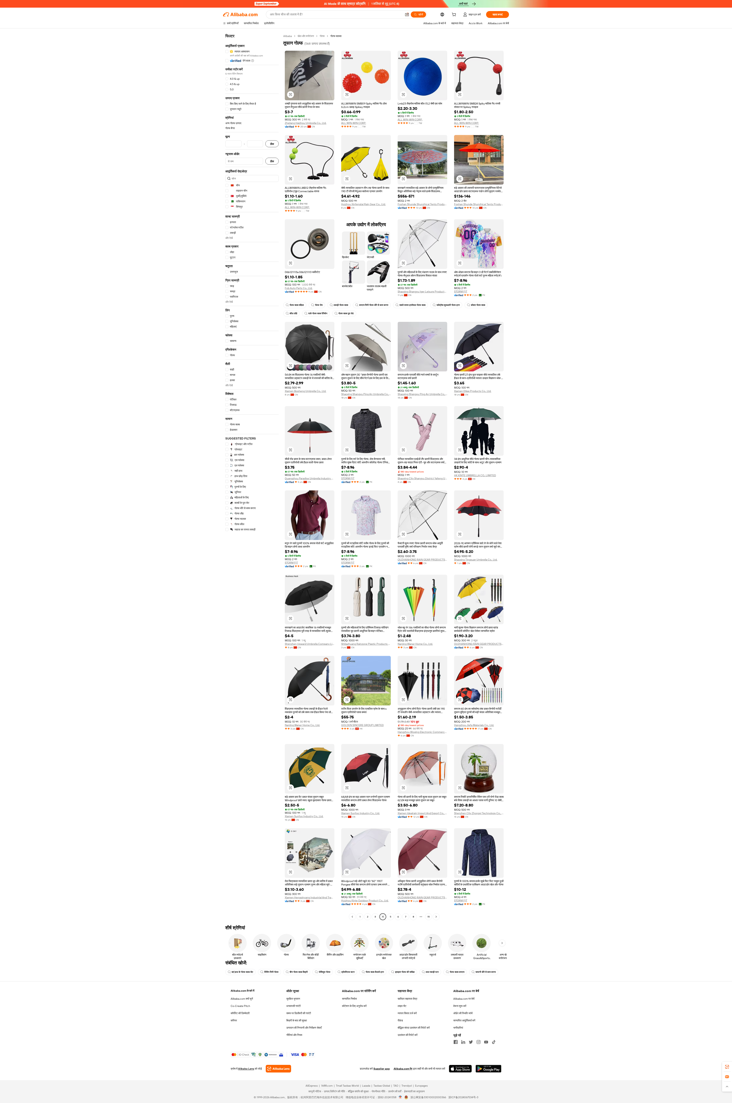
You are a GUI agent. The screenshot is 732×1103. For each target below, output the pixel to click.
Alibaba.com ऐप (403, 1068)
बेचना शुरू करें (459, 1005)
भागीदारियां (458, 1027)
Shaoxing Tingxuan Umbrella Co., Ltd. (475, 559)
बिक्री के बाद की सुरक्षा (296, 1020)
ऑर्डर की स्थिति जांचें (463, 1013)
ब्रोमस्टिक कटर (348, 972)
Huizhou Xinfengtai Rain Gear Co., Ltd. (363, 204)
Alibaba (287, 36)
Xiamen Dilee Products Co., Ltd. (472, 391)
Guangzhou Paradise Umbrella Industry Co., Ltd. (309, 478)
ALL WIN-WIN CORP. (353, 123)
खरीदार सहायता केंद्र (407, 998)
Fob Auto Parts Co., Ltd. (298, 288)
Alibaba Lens (246, 1068)
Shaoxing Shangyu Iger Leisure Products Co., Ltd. (422, 291)
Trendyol (406, 1085)
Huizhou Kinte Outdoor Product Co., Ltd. (364, 900)
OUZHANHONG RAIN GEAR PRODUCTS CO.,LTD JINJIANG (422, 559)
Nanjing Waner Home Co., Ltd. (415, 643)
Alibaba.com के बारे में (242, 990)
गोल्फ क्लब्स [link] (335, 36)
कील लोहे (293, 313)
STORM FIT (460, 291)
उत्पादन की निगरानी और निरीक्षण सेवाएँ (304, 1027)
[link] (727, 1067)
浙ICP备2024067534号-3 (463, 1097)
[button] (407, 14)
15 (428, 916)
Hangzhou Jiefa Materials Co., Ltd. (474, 725)
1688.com (327, 1085)
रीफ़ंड (400, 1020)
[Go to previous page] (352, 916)
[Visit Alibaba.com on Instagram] (478, 1042)
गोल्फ (322, 36)
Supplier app (381, 1068)
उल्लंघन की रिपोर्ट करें (407, 1034)
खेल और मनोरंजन (306, 36)
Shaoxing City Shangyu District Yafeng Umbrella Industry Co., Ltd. (422, 478)
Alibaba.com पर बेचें (463, 998)
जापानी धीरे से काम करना (485, 972)
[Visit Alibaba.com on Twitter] (471, 1042)
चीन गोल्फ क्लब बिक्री (299, 972)
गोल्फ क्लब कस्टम (457, 972)
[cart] (455, 15)
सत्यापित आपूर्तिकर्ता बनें (464, 1020)
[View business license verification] (400, 1097)
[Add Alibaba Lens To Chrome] (278, 1068)
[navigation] (252, 477)
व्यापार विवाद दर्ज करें (407, 1013)
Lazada (366, 1085)
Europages (421, 1085)
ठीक (272, 143)
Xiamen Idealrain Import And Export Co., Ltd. (422, 813)
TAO (395, 1085)
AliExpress (312, 1085)
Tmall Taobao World (347, 1085)
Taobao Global (381, 1085)
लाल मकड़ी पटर (432, 972)
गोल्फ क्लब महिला (297, 305)
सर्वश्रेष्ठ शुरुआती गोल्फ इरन (448, 305)
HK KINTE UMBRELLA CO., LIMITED (475, 475)
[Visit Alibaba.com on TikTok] (493, 1042)
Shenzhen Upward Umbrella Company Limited (309, 643)
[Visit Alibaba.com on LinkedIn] (463, 1042)
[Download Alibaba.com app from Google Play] (488, 1068)
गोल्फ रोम (319, 305)
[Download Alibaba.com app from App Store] (460, 1068)
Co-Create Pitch (240, 1005)
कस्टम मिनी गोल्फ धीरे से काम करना (373, 305)
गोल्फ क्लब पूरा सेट (346, 313)
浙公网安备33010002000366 (428, 1097)
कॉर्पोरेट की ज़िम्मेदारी (240, 1013)
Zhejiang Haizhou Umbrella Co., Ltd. (305, 123)
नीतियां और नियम (294, 1034)
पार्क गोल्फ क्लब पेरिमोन (317, 313)
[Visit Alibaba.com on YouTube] (486, 1042)
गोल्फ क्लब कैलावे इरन (375, 972)
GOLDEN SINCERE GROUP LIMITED (362, 725)
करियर (234, 1020)
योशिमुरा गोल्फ (324, 972)
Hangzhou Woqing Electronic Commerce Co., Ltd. (422, 731)
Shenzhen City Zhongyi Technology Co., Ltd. (479, 813)
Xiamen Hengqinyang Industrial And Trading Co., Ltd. (309, 897)
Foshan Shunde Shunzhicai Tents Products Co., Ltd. (422, 204)
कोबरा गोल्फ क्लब (478, 305)
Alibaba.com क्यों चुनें (242, 998)
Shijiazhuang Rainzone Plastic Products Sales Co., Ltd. (366, 643)
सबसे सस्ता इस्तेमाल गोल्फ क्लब (412, 305)
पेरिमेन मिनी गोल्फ (271, 972)
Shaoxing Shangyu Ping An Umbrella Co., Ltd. (366, 394)
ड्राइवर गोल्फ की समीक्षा (405, 972)
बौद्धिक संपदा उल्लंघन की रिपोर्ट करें (414, 1027)
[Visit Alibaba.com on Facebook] (455, 1042)
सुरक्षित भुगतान (293, 998)
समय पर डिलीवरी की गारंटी (298, 1013)
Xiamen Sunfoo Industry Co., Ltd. (304, 816)
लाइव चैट (402, 1005)
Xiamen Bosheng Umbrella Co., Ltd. (305, 391)
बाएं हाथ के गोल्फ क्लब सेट (242, 972)
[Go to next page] (436, 916)
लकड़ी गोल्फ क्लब (341, 305)
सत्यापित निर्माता (349, 998)
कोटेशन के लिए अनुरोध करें (354, 1005)
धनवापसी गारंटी (293, 1005)
